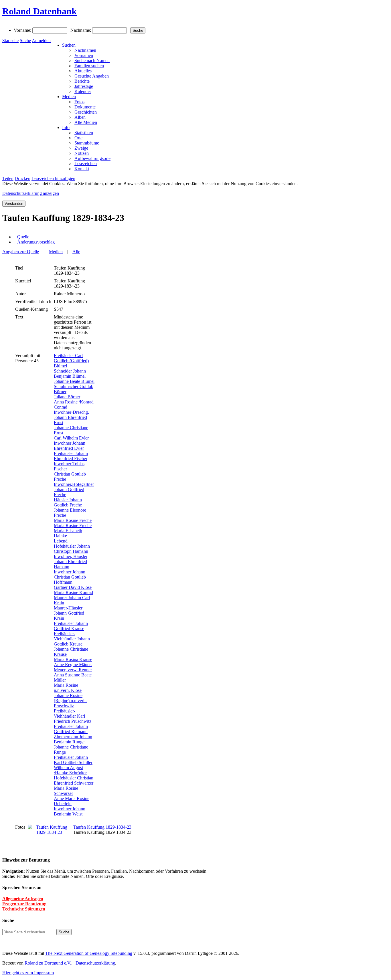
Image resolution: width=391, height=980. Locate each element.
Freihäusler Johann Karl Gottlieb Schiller (73, 760)
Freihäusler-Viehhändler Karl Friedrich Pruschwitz (72, 716)
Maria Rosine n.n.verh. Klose (68, 688)
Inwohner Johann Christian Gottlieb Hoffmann (70, 577)
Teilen (7, 178)
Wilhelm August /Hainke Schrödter (70, 770)
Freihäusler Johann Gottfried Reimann (71, 729)
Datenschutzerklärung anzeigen (30, 193)
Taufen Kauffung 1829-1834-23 (102, 827)
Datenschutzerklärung (95, 963)
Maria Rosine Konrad (73, 592)
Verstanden (14, 203)
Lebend (61, 540)
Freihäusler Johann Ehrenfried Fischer (71, 456)
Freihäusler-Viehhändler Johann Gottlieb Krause (72, 638)
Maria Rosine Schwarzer (66, 791)
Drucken (22, 178)
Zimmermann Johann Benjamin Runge (73, 739)
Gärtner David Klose (73, 587)
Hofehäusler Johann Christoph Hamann (72, 549)
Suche (25, 40)
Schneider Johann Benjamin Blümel (70, 374)
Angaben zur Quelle (20, 251)
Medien (69, 96)
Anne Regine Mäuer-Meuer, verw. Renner (73, 667)
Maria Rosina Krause (73, 659)
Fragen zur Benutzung (24, 903)
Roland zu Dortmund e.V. (48, 963)
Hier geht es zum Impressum (28, 972)
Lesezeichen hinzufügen (53, 178)
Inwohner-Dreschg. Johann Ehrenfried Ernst (71, 417)
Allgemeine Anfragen (22, 898)
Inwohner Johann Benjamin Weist (69, 811)
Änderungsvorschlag (36, 241)
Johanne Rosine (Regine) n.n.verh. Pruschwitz (70, 700)
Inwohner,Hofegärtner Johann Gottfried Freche (74, 489)
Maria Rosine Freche (73, 520)
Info (66, 127)
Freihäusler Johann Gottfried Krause (71, 626)
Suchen (69, 45)
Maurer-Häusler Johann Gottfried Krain (69, 613)
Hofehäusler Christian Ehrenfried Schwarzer (73, 780)
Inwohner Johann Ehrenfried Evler (69, 446)
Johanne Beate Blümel (74, 381)
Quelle (23, 236)
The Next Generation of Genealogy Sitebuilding (88, 953)
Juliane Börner (67, 396)
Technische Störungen (23, 908)
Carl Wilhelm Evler (71, 437)
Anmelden (41, 40)
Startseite (10, 40)
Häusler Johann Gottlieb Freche (68, 502)
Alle (76, 251)
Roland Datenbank (39, 11)
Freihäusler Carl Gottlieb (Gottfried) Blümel (71, 360)
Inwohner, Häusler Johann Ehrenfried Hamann (70, 561)
